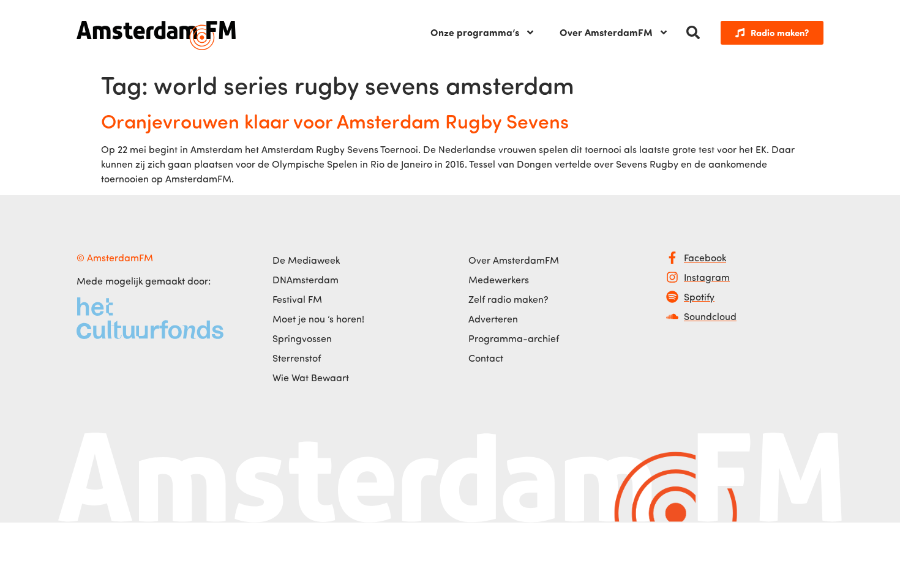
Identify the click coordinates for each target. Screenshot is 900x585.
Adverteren (493, 319)
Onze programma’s (474, 32)
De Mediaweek (306, 260)
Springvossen (302, 338)
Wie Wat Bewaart (310, 377)
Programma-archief (513, 338)
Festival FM (297, 299)
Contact (485, 358)
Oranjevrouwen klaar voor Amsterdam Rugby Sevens (335, 120)
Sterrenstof (296, 358)
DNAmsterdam (305, 280)
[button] (693, 32)
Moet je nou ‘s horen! (318, 319)
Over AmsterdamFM (606, 32)
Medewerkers (498, 280)
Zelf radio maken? (508, 299)
